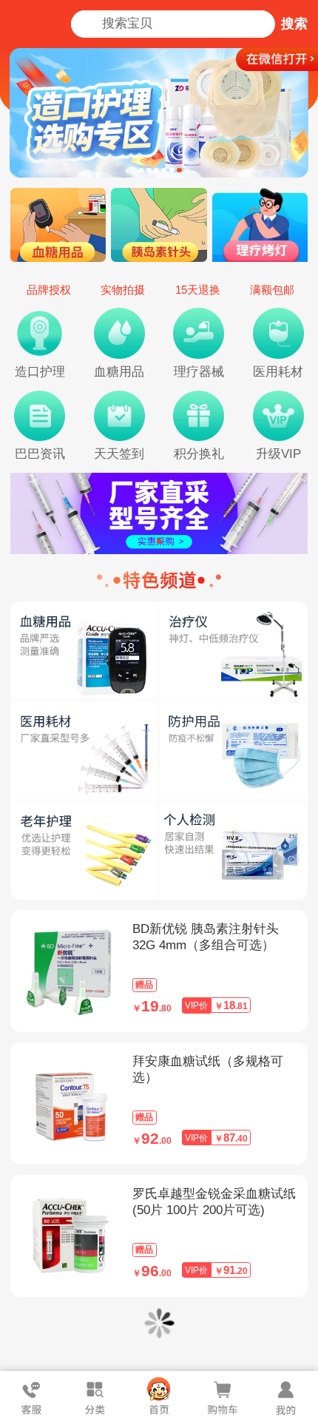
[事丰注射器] (159, 513)
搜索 (294, 23)
